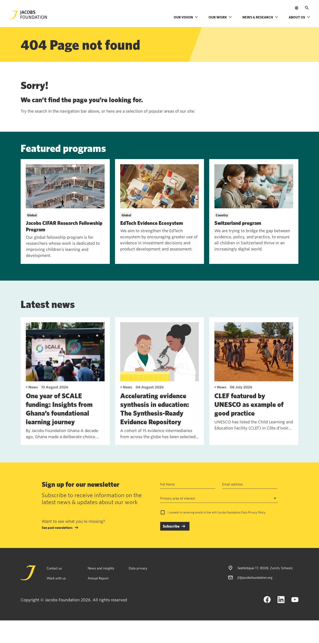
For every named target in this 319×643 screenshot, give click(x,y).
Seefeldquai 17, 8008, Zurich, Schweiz (265, 568)
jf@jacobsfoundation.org (254, 577)
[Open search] (307, 8)
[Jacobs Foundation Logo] (28, 15)
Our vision (183, 17)
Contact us (54, 568)
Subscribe (171, 526)
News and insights (101, 568)
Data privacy (138, 568)
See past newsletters (57, 528)
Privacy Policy (256, 512)
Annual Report (98, 578)
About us (297, 17)
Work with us (56, 578)
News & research (257, 17)
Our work (218, 17)
